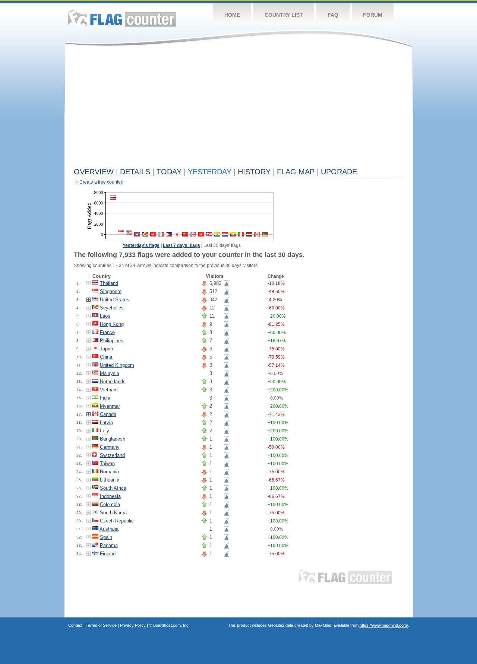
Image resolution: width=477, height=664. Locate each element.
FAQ (333, 15)
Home (232, 15)
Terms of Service (101, 625)
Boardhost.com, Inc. (171, 625)
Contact (75, 625)
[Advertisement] (239, 109)
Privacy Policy (133, 625)
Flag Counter (122, 18)
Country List (284, 15)
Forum (372, 15)
